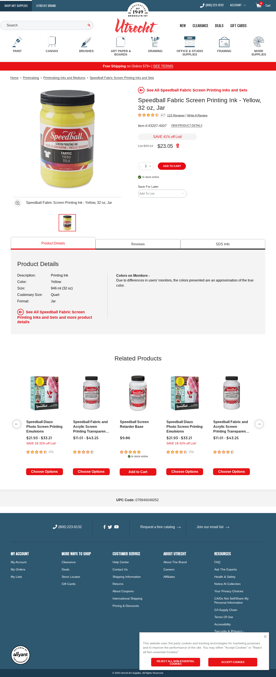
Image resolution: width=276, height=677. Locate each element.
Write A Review (197, 115)
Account (236, 4)
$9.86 (125, 438)
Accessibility (222, 624)
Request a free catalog (157, 527)
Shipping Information (127, 576)
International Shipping (127, 598)
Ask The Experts (225, 569)
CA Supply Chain (225, 610)
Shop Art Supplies (16, 5)
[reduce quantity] (141, 166)
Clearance (200, 26)
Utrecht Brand (46, 5)
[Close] (265, 636)
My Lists (16, 576)
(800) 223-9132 (214, 5)
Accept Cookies (233, 662)
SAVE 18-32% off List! (41, 443)
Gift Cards (238, 26)
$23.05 (165, 146)
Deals (219, 26)
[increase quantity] (150, 166)
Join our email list (210, 527)
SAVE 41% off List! (167, 137)
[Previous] (17, 424)
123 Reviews (176, 115)
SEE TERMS (163, 66)
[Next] (259, 424)
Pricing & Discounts (126, 605)
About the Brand (175, 562)
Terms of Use (223, 617)
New (183, 26)
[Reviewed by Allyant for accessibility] (20, 663)
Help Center (121, 562)
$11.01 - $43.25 (86, 438)
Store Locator (71, 576)
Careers (168, 569)
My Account (19, 562)
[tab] (53, 243)
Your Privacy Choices (228, 591)
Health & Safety (224, 576)
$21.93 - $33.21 (39, 438)
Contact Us (120, 569)
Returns (118, 584)
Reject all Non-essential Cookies (175, 662)
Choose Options (44, 471)
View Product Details (186, 125)
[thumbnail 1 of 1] (67, 222)
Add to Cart (138, 472)
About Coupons (123, 591)
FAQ (217, 562)
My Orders (18, 569)
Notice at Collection (227, 584)
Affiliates (169, 576)
